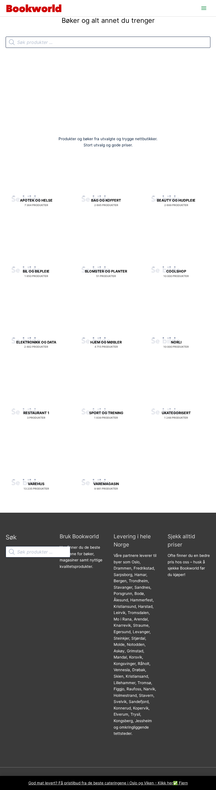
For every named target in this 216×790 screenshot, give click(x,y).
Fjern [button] (183, 783)
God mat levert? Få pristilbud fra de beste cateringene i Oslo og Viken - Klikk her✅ (103, 783)
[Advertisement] (108, 90)
